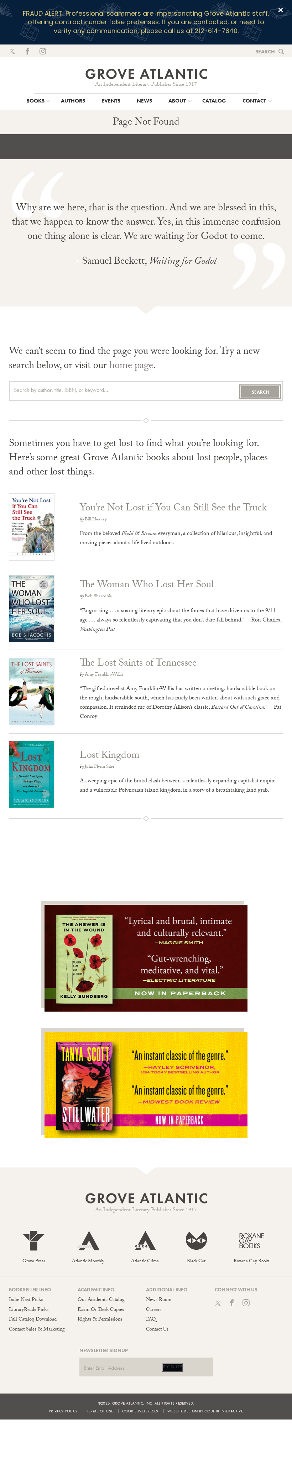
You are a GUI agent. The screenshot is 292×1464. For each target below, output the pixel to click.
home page (131, 366)
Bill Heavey (96, 520)
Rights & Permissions (100, 1320)
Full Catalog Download (33, 1320)
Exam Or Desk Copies (101, 1310)
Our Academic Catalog (101, 1300)
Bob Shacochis (98, 596)
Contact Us (157, 1330)
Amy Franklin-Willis (104, 675)
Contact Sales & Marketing (37, 1330)
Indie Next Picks (26, 1300)
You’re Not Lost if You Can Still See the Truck (173, 509)
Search (265, 51)
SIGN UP (172, 1367)
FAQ (151, 1320)
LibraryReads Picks (28, 1310)
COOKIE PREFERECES (140, 1410)
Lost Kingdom (110, 756)
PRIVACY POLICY (63, 1410)
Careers (153, 1310)
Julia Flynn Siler (99, 767)
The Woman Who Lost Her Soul (147, 585)
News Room (158, 1300)
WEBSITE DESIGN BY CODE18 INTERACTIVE (205, 1410)
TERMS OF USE (100, 1410)
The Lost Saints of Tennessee (138, 664)
